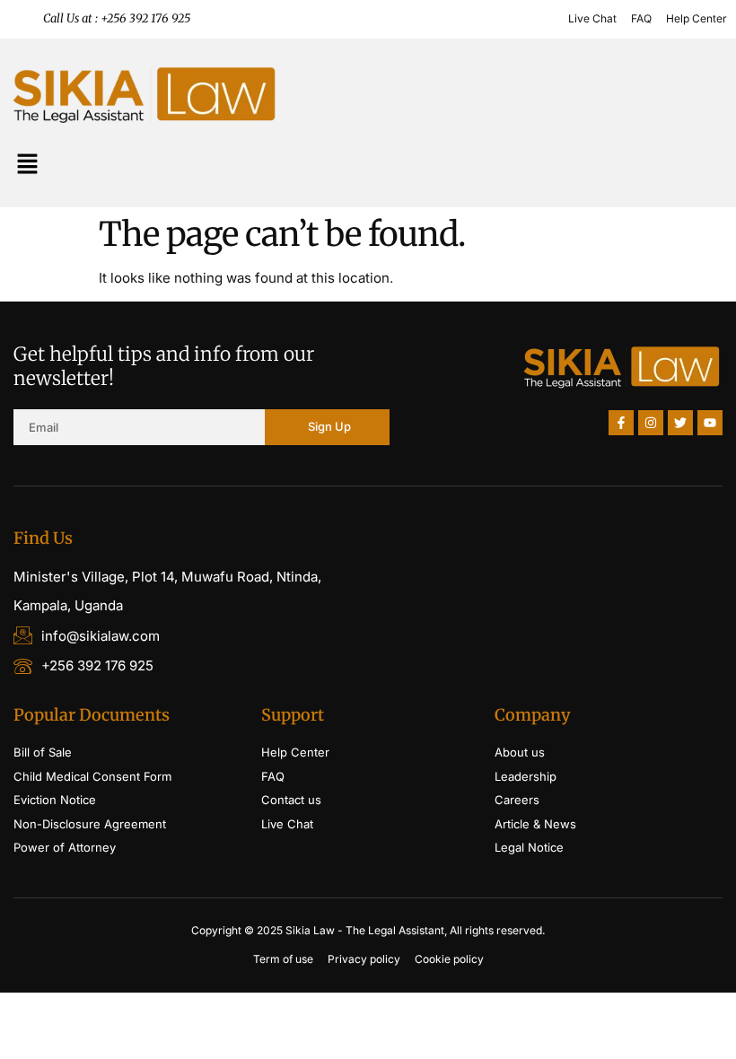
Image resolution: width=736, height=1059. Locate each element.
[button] (27, 165)
